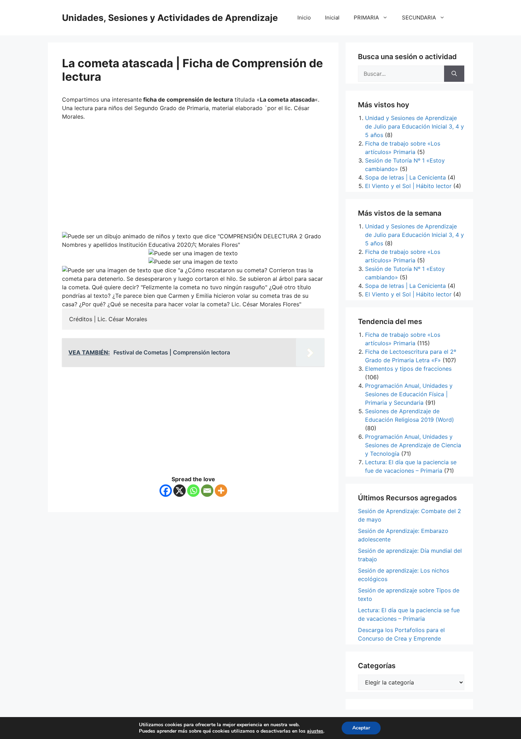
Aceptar (361, 727)
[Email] (207, 490)
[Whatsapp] (193, 490)
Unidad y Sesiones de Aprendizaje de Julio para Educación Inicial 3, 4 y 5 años (414, 126)
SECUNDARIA (419, 17)
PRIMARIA (366, 17)
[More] (221, 490)
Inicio (304, 17)
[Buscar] (454, 74)
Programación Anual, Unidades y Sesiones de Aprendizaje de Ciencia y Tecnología (413, 445)
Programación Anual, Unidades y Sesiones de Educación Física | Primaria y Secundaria (409, 394)
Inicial (332, 17)
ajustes (315, 731)
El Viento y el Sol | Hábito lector (408, 185)
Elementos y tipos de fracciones (408, 368)
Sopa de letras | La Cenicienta (405, 177)
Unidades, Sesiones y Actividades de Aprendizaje (170, 17)
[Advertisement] (193, 178)
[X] (179, 490)
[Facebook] (165, 490)
